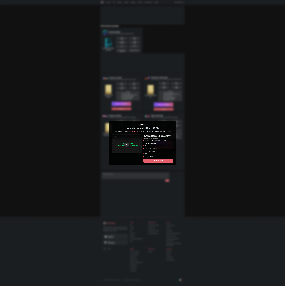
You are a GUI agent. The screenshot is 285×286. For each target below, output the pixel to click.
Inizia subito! (158, 160)
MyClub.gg (135, 131)
